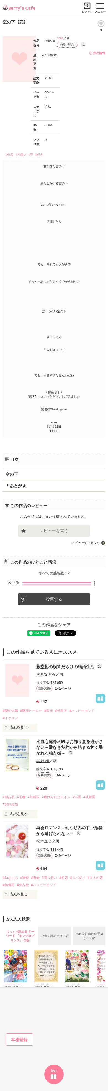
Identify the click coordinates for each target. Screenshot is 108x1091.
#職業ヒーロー (31, 711)
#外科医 (61, 711)
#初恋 (63, 878)
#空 (31, 154)
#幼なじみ (10, 878)
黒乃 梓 (42, 760)
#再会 (35, 878)
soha (60, 38)
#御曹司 (9, 885)
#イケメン (10, 718)
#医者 (48, 711)
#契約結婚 (10, 711)
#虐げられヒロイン (56, 797)
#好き (39, 154)
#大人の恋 (95, 878)
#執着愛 (89, 797)
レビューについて (85, 543)
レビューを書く (53, 530)
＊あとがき (16, 485)
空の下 (12, 474)
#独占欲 (9, 797)
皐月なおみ (46, 674)
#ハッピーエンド (81, 711)
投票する (54, 599)
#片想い (21, 154)
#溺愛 (77, 797)
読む (54, 1070)
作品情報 (99, 53)
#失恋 (9, 154)
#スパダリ (77, 878)
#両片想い (49, 878)
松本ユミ (44, 841)
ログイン (87, 11)
